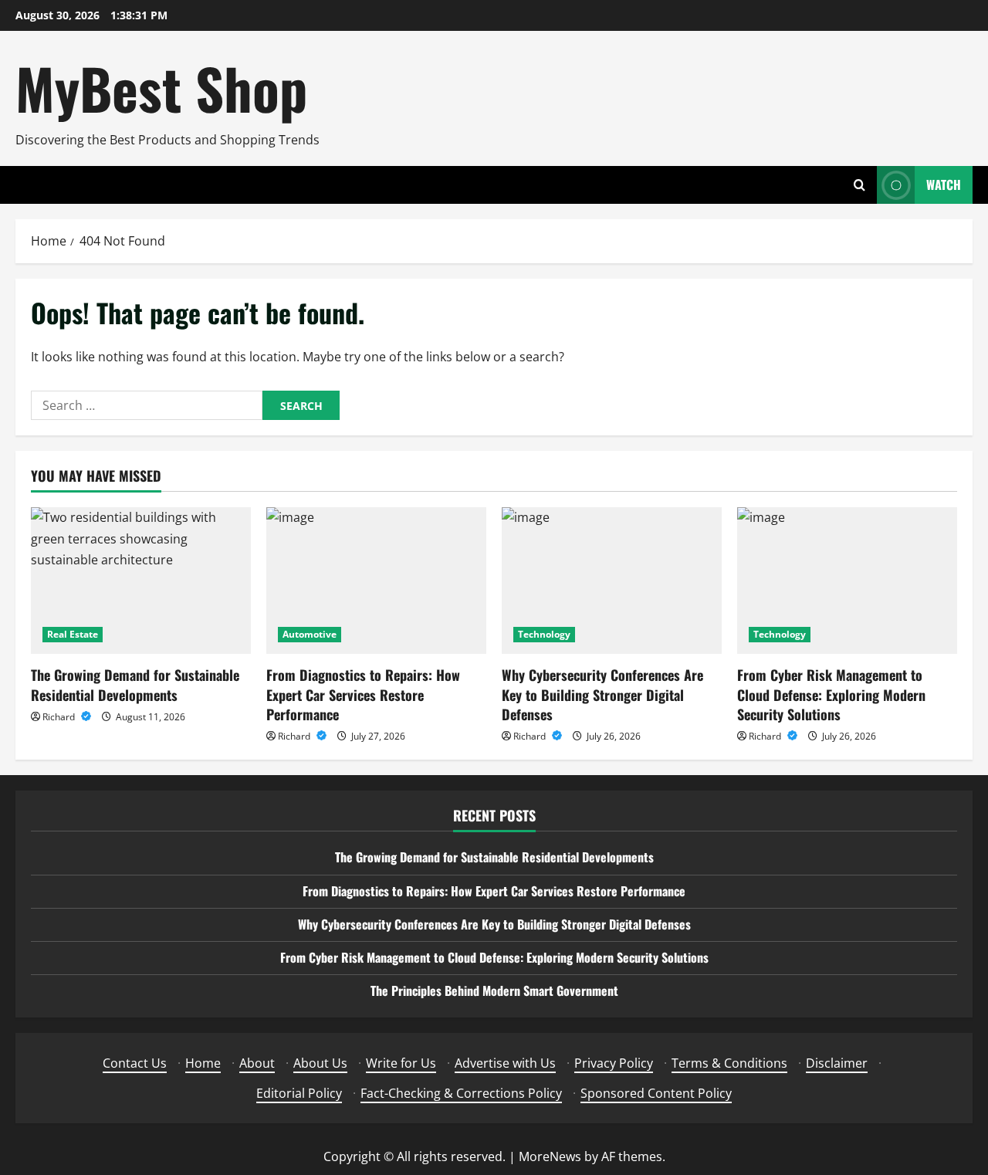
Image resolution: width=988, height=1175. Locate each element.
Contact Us (135, 1063)
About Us (320, 1063)
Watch (943, 184)
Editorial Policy (299, 1093)
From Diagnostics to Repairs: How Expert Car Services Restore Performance (363, 694)
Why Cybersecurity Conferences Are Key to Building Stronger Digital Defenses (602, 694)
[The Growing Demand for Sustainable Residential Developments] (141, 580)
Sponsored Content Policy (656, 1093)
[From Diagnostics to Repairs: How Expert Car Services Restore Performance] (376, 580)
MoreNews (550, 1156)
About (257, 1063)
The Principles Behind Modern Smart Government (494, 990)
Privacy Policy (613, 1063)
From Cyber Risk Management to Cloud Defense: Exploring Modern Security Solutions (831, 694)
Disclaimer (837, 1063)
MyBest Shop (161, 87)
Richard (59, 716)
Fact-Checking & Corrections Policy (461, 1093)
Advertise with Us (505, 1063)
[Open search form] (859, 185)
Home (203, 1063)
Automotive (310, 634)
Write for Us (401, 1063)
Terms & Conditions (729, 1063)
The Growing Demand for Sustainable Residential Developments (135, 684)
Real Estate (72, 634)
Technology (544, 634)
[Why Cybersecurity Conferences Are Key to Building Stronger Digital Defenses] (612, 580)
